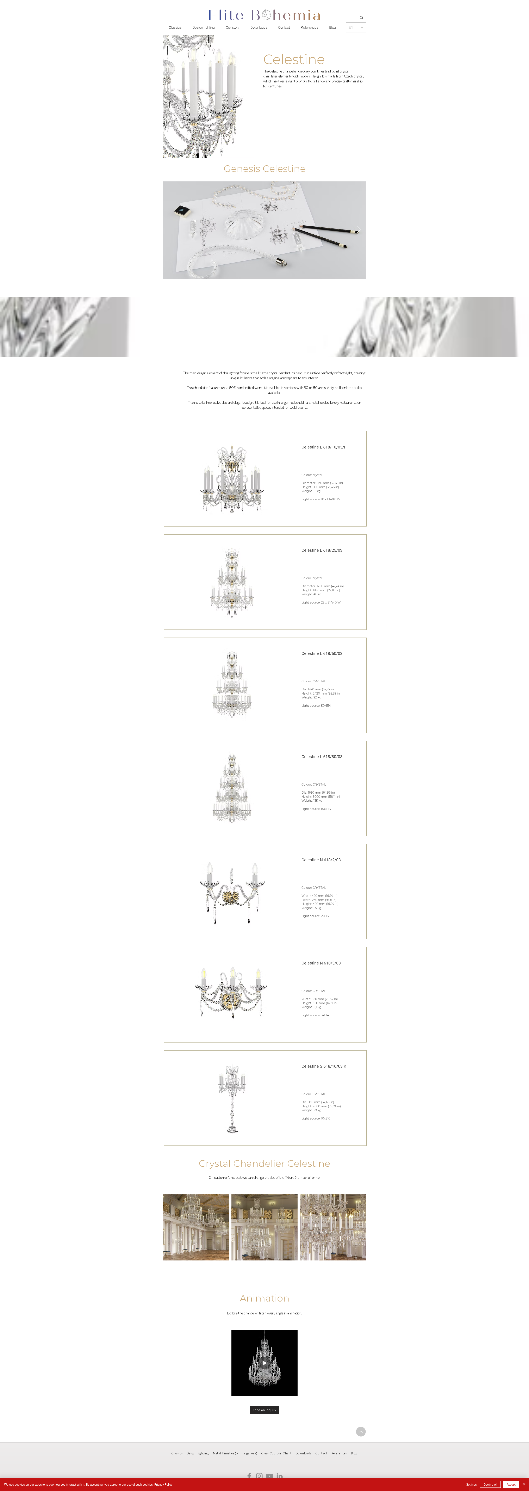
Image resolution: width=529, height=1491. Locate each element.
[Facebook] (249, 1476)
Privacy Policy (163, 1484)
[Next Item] (358, 230)
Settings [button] (471, 1484)
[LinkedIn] (279, 1476)
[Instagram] (259, 1476)
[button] (232, 479)
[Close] (524, 1484)
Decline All (490, 1484)
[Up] (361, 1432)
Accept (511, 1484)
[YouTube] (269, 1476)
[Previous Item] (170, 230)
